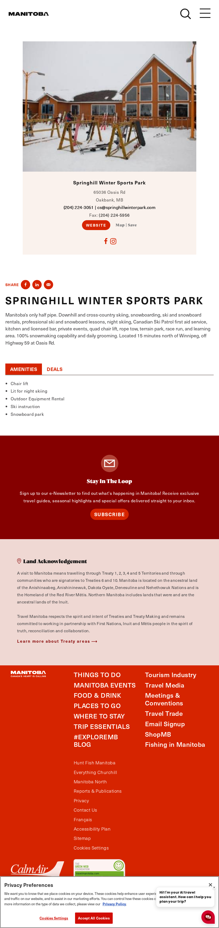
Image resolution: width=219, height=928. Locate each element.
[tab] (23, 369)
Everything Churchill (95, 772)
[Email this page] (48, 284)
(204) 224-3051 (79, 207)
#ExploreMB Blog (96, 740)
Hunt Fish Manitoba (94, 762)
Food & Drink (97, 695)
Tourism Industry (170, 674)
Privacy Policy (114, 903)
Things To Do (97, 674)
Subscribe (109, 514)
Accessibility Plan (92, 829)
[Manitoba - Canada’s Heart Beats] (29, 13)
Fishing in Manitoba (175, 744)
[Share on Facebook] (25, 284)
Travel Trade (164, 713)
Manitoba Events (105, 685)
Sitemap (82, 838)
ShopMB (158, 734)
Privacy (81, 800)
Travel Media (164, 685)
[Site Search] (185, 14)
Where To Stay (99, 716)
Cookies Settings (54, 918)
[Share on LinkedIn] (37, 284)
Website (96, 225)
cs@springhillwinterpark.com (126, 207)
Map (120, 225)
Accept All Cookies (94, 918)
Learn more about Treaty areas (53, 641)
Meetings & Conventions (164, 699)
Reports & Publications (98, 791)
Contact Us (85, 810)
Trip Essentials (102, 726)
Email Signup (165, 724)
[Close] (210, 885)
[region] (109, 902)
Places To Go (97, 705)
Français (83, 819)
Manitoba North (90, 781)
